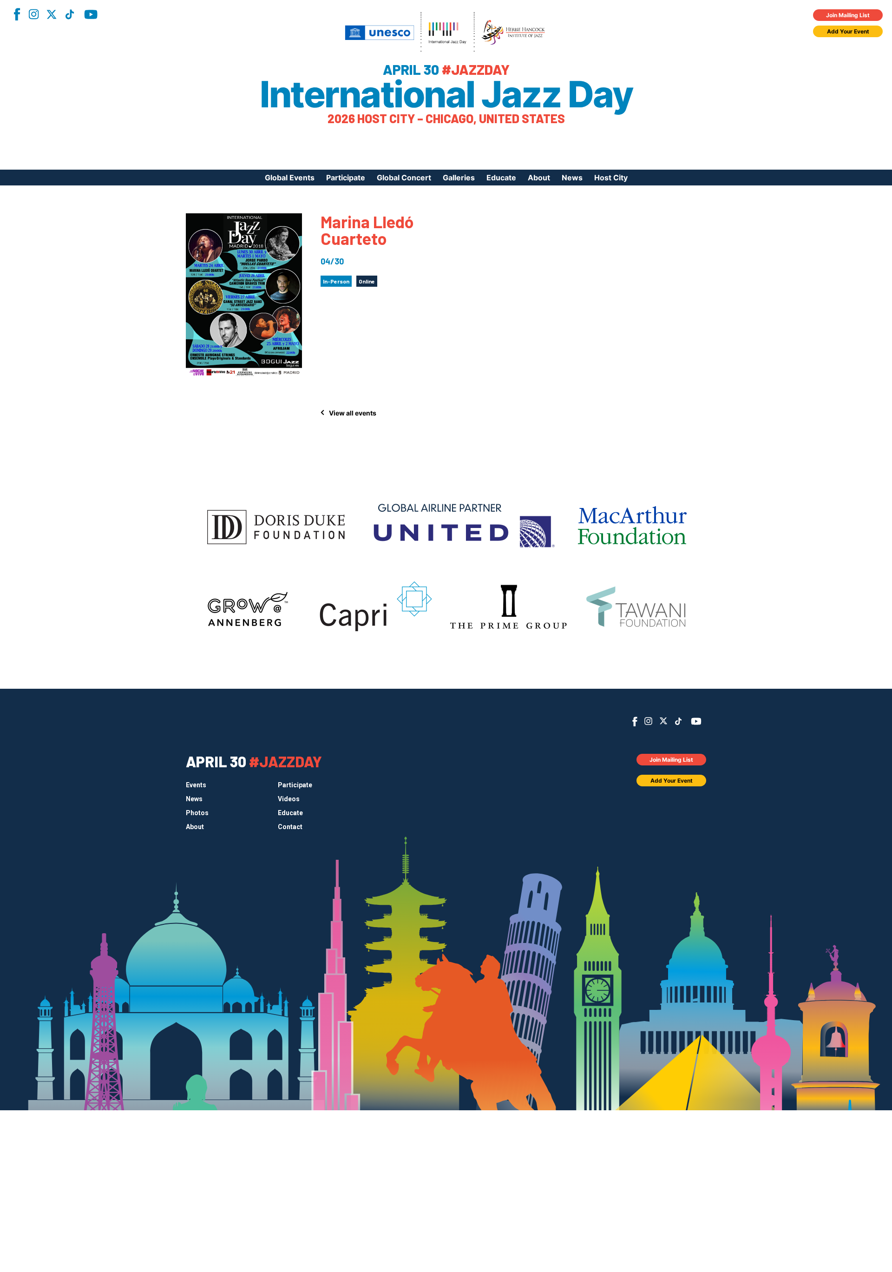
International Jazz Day (446, 94)
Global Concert (404, 177)
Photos (197, 813)
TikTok (70, 14)
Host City (611, 177)
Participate (345, 177)
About (539, 177)
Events (196, 785)
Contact (290, 826)
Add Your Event (848, 31)
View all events (352, 413)
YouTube (91, 14)
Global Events (290, 177)
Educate (501, 177)
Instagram (33, 14)
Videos (289, 799)
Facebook (16, 14)
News (572, 177)
